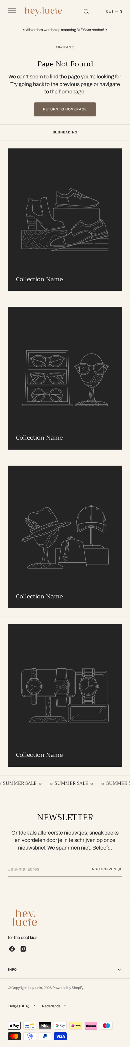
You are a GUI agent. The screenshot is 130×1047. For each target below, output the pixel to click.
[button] (11, 11)
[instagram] (23, 949)
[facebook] (12, 949)
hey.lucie (35, 988)
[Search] (86, 11)
